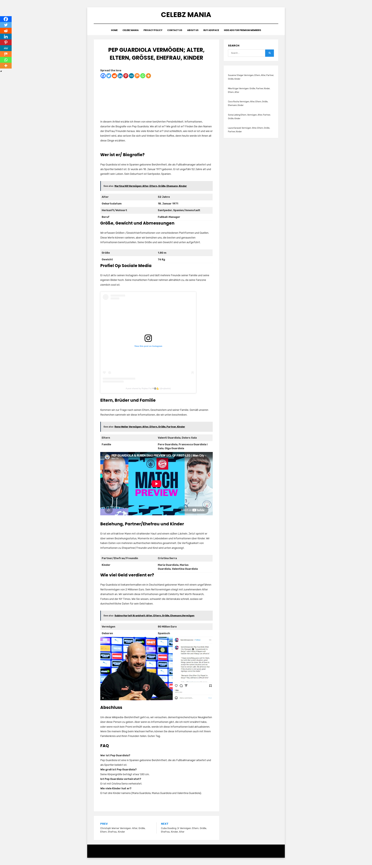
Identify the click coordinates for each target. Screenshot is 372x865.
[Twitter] (108, 75)
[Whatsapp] (142, 75)
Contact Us (174, 30)
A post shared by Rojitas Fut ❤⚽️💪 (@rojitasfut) (148, 388)
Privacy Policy (153, 30)
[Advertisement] (156, 99)
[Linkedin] (120, 75)
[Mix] (137, 75)
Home (114, 30)
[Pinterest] (125, 75)
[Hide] (1, 71)
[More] (148, 75)
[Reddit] (114, 75)
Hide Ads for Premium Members (242, 30)
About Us (192, 30)
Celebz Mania (186, 15)
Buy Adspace (211, 30)
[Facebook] (103, 75)
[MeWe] (131, 75)
